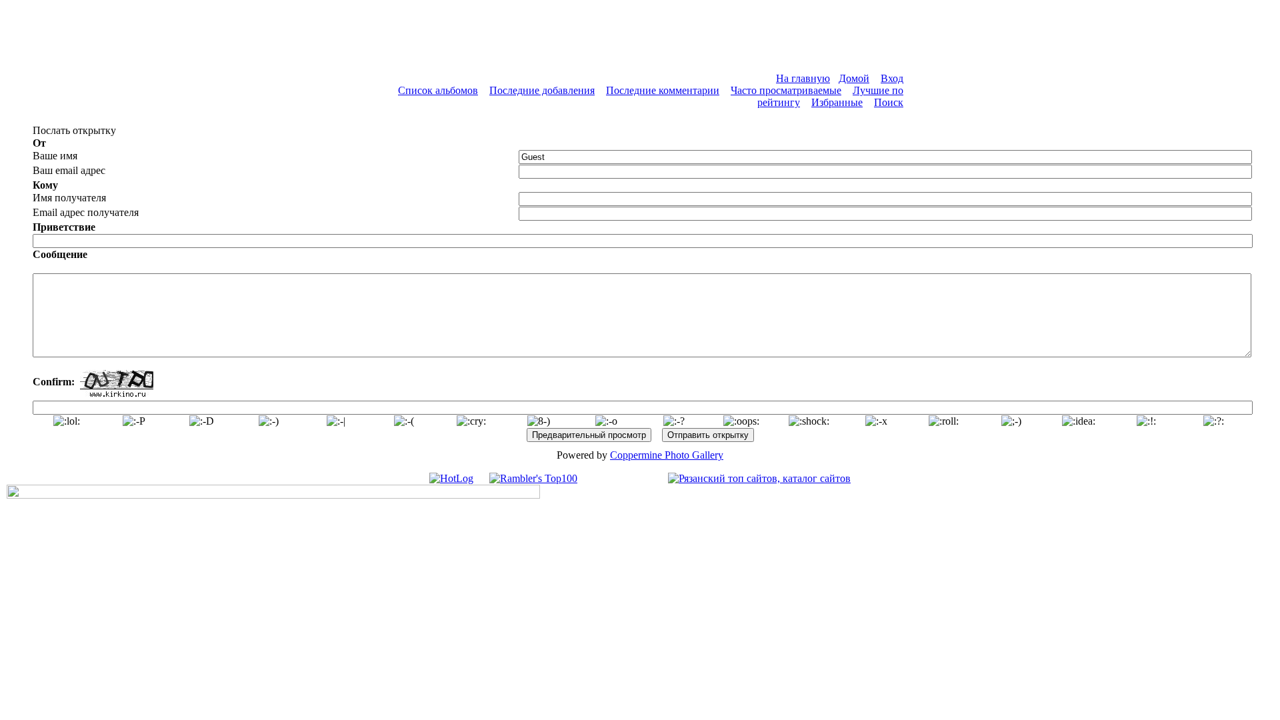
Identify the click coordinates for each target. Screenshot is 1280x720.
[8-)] (538, 421)
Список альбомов (438, 90)
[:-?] (674, 421)
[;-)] (1011, 421)
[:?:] (1213, 421)
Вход (892, 78)
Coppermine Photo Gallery (666, 455)
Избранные (837, 102)
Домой (854, 78)
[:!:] (1146, 421)
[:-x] (876, 421)
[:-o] (606, 421)
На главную (803, 78)
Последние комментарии (662, 90)
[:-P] (134, 421)
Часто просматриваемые (786, 90)
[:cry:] (471, 421)
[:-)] (269, 421)
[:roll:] (944, 421)
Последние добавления (542, 90)
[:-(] (404, 421)
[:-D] (201, 421)
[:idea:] (1078, 421)
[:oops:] (741, 421)
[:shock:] (809, 421)
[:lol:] (66, 421)
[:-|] (336, 421)
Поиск (888, 102)
